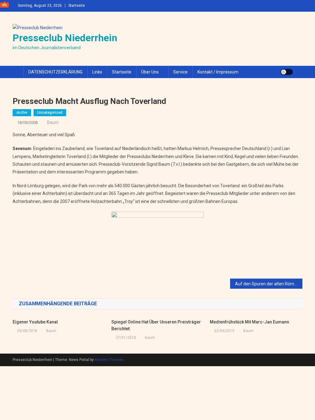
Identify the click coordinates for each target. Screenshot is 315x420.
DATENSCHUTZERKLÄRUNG (55, 71)
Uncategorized (49, 112)
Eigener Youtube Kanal (35, 321)
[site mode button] (287, 72)
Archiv (21, 112)
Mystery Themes (109, 360)
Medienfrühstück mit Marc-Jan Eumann (249, 321)
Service (180, 71)
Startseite (76, 5)
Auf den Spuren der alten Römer (266, 283)
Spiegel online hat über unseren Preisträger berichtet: (156, 325)
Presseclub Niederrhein (65, 38)
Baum (53, 122)
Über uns (150, 71)
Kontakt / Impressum (217, 71)
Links (97, 71)
